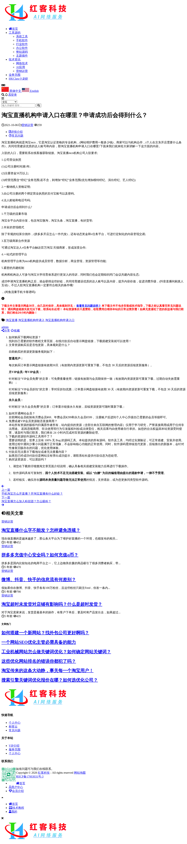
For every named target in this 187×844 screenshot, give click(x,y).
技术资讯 (14, 59)
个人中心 (14, 722)
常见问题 (14, 730)
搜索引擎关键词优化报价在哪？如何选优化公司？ (49, 680)
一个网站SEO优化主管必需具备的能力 (38, 642)
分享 (7, 330)
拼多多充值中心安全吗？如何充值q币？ (39, 554)
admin (5, 327)
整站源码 (22, 51)
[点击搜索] (38, 105)
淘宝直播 (12, 320)
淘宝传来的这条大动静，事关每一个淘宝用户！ (47, 670)
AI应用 (20, 67)
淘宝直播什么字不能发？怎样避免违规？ (40, 530)
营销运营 (22, 71)
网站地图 (80, 772)
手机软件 (22, 40)
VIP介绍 (14, 745)
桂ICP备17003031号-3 (29, 776)
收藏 (17, 330)
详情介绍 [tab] (17, 131)
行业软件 (22, 44)
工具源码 (14, 32)
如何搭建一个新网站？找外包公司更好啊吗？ (45, 632)
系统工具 (22, 36)
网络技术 (22, 63)
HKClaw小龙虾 (18, 78)
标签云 (13, 726)
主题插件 (22, 55)
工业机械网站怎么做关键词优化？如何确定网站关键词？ (56, 651)
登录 (14, 94)
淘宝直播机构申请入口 (60, 320)
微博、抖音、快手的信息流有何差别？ (38, 579)
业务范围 (14, 74)
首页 (15, 28)
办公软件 (22, 47)
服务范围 (14, 749)
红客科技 (44, 772)
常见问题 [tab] (17, 135)
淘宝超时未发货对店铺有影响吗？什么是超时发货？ (51, 604)
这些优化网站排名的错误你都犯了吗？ (38, 661)
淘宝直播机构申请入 (31, 320)
